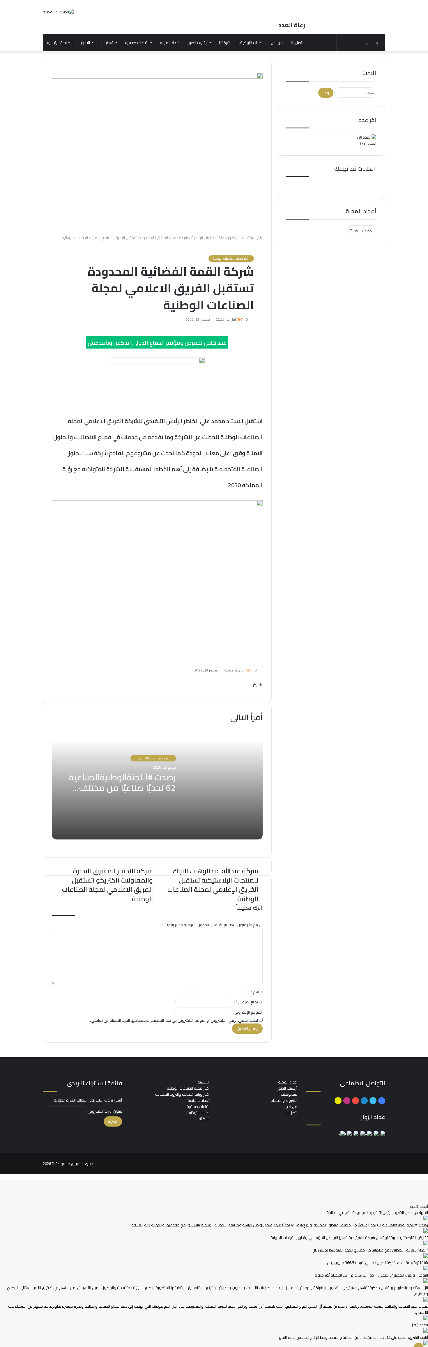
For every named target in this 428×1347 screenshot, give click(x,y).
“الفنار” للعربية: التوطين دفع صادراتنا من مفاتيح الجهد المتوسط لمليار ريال (370, 1250)
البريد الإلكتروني (249, 1001)
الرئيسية (256, 237)
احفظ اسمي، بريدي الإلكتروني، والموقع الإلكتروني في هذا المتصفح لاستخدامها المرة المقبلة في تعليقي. (174, 1020)
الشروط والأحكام (283, 1100)
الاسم (257, 991)
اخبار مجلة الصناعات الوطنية (212, 237)
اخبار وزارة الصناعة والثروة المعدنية (182, 1094)
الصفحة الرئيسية (59, 42)
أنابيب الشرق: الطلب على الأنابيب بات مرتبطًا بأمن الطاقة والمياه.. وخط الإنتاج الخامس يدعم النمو (353, 1337)
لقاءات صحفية (136, 42)
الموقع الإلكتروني (248, 1012)
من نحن (277, 42)
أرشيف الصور (198, 42)
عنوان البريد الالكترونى (105, 1111)
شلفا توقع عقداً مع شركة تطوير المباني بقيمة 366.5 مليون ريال (377, 1262)
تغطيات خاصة (199, 1100)
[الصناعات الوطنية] (58, 12)
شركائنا (224, 42)
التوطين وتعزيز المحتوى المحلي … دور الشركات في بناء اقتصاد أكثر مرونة (371, 1275)
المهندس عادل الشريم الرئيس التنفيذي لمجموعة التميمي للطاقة (377, 1212)
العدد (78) (368, 143)
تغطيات (107, 42)
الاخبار (85, 42)
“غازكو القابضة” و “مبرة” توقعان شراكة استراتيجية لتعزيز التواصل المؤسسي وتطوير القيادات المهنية (349, 1237)
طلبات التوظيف (250, 42)
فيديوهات (289, 1094)
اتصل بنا (297, 42)
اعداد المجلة (169, 42)
